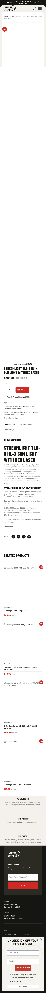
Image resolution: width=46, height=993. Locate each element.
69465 (11, 412)
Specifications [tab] (26, 424)
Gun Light (28, 412)
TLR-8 (21, 414)
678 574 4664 (9, 916)
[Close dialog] (41, 939)
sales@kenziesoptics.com (14, 918)
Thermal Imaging (10, 934)
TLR (17, 414)
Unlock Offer (23, 968)
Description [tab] (10, 424)
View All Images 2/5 (21, 364)
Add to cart (22, 390)
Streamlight (18, 412)
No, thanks (23, 986)
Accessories (16, 409)
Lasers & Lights (19, 406)
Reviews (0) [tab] (9, 429)
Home (6, 16)
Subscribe (23, 885)
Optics (11, 16)
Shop (5, 930)
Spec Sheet (8, 527)
